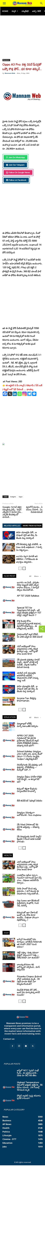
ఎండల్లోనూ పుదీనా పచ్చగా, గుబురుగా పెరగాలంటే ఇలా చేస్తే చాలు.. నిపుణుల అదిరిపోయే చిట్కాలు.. (29, 879)
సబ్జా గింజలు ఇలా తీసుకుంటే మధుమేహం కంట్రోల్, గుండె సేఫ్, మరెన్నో (28, 903)
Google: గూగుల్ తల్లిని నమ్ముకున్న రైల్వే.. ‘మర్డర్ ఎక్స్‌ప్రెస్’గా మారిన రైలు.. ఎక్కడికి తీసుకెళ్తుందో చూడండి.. (12, 512)
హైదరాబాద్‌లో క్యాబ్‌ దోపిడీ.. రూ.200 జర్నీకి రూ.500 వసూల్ (29, 635)
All (30, 576)
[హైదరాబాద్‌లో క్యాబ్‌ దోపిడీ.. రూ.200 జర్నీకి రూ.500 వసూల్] (8, 637)
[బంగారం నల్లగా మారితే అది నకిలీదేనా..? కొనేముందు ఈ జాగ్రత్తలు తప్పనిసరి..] (8, 559)
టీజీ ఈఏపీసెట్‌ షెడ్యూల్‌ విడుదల (29, 800)
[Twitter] (32, 1046)
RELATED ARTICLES (12, 525)
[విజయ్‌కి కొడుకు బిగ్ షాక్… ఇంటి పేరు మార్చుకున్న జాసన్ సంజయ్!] (8, 992)
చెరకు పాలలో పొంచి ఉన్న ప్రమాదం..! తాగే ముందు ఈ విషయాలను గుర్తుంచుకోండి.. (28, 891)
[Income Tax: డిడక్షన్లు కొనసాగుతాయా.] (8, 701)
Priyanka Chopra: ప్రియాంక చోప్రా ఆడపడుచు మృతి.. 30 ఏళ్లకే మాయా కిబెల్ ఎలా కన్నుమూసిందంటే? (29, 980)
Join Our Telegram (16, 165)
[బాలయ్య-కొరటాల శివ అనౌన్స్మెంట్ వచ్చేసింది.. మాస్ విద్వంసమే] (8, 967)
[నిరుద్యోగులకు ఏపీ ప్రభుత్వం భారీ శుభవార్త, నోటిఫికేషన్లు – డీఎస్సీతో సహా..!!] (8, 767)
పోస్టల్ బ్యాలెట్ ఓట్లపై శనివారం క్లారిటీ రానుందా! (29, 1096)
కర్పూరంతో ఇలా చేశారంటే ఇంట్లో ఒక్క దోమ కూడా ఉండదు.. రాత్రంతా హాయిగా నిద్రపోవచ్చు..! (28, 916)
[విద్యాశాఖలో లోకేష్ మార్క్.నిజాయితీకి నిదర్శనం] (8, 726)
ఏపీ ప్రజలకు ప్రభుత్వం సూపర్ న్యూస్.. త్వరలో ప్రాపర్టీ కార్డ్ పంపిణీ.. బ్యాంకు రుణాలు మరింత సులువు (28, 663)
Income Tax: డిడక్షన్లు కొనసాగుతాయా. (26, 699)
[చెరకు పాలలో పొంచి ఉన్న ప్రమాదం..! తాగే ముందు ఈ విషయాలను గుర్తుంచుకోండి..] (8, 891)
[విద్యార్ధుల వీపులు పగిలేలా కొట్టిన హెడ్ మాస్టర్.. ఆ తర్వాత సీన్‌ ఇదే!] (8, 779)
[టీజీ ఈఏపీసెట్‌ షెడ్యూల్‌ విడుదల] (8, 803)
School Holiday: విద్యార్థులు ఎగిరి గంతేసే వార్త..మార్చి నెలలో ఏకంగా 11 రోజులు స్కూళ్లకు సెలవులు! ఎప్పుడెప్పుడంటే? (29, 755)
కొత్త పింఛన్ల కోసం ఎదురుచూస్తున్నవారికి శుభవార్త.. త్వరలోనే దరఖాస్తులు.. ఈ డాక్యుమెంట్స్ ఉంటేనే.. (29, 625)
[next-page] (24, 568)
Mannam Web (10, 73)
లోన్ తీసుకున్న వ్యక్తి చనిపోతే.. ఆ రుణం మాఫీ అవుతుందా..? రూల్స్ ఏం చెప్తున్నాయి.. (29, 547)
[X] (10, 394)
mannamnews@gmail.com (28, 1039)
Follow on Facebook (17, 180)
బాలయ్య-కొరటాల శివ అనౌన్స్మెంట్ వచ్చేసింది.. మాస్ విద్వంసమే (28, 967)
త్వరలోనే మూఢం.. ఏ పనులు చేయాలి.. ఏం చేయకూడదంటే (34, 509)
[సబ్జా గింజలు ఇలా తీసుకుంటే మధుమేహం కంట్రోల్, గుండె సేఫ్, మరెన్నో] (8, 903)
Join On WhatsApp (16, 157)
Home (5, 11)
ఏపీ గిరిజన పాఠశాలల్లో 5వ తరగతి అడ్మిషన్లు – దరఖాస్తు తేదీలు (28, 827)
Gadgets (13, 497)
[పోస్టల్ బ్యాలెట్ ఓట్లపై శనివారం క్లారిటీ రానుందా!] (8, 1098)
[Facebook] (5, 394)
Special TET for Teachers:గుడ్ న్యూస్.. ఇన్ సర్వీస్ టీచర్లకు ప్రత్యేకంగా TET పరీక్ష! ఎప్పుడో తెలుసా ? (29, 611)
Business (6, 60)
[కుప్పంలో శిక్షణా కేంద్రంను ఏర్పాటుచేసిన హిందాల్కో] (8, 791)
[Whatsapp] (19, 394)
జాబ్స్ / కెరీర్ (36, 11)
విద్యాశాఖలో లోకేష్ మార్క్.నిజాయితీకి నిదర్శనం (27, 724)
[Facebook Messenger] (34, 394)
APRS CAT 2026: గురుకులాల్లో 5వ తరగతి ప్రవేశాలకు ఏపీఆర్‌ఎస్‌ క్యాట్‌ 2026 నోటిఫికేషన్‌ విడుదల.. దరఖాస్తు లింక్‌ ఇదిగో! (28, 740)
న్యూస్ (14, 11)
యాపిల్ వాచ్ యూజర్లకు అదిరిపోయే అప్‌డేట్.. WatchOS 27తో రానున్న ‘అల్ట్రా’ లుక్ (27, 677)
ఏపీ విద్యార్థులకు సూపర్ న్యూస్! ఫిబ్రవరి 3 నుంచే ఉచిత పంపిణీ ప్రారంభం (29, 839)
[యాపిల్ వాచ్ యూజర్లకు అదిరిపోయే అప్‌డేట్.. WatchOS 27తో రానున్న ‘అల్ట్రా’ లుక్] (8, 676)
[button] (4, 3)
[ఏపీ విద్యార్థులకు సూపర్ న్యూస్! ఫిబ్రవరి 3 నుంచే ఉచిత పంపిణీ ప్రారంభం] (8, 839)
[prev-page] (20, 568)
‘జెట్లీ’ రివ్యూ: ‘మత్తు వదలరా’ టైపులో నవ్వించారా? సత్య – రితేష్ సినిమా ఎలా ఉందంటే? (28, 955)
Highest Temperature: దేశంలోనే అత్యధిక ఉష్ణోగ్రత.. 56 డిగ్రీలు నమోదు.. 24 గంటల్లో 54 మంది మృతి (29, 1086)
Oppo (20, 497)
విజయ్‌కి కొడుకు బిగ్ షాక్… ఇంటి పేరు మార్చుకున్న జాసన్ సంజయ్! (28, 992)
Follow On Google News (19, 172)
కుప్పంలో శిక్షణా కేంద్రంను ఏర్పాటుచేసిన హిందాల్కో (27, 789)
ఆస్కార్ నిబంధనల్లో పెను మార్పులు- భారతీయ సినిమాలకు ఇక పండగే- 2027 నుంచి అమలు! (29, 943)
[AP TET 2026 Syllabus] (8, 598)
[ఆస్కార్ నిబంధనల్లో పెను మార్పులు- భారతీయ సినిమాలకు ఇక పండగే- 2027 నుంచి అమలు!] (8, 942)
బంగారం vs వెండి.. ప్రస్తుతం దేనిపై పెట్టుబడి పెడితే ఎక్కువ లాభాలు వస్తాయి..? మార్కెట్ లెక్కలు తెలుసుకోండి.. (28, 586)
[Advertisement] (22, 35)
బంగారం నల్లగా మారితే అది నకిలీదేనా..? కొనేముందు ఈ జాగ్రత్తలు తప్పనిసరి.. (27, 559)
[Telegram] (29, 394)
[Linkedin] (14, 394)
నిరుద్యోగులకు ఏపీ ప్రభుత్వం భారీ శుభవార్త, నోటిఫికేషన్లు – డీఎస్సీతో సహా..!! (29, 767)
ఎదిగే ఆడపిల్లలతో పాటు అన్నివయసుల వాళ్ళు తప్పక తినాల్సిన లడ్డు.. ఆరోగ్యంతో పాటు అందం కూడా (27, 650)
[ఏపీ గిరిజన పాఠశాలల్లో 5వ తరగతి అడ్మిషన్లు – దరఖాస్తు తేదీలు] (8, 827)
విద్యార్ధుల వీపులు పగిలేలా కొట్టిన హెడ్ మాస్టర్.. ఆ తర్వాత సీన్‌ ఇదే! (29, 779)
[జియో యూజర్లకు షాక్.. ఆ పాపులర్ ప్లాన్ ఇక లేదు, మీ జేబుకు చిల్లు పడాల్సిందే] (8, 535)
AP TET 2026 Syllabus (28, 595)
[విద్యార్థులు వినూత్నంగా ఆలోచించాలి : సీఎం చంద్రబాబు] (8, 815)
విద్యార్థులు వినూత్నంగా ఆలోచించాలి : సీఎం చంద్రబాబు (29, 813)
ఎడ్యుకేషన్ (25, 11)
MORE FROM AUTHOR (32, 525)
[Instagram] (24, 394)
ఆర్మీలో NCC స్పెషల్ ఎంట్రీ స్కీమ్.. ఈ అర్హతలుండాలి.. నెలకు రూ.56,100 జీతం (28, 1073)
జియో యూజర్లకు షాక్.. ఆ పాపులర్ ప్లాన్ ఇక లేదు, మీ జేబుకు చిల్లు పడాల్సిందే (26, 535)
